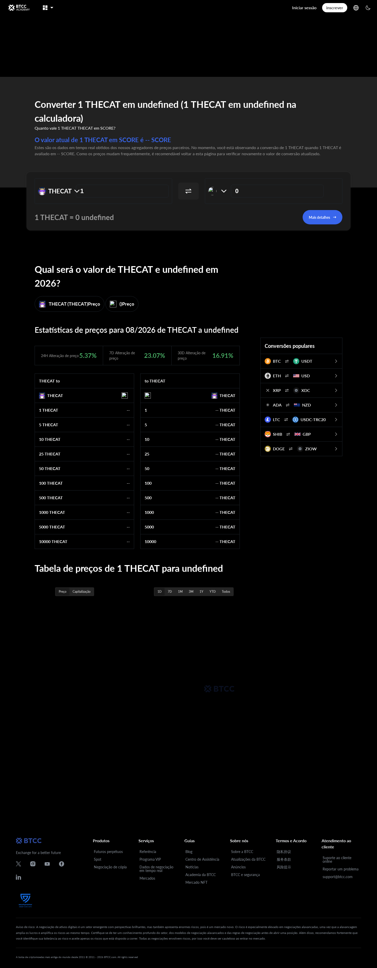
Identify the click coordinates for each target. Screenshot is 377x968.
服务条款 (284, 859)
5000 (149, 526)
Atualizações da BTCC (248, 859)
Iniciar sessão (304, 7)
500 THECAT (51, 497)
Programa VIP (150, 859)
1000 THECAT (52, 512)
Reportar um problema (341, 869)
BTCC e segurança (245, 874)
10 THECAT (50, 439)
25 (147, 453)
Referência (148, 851)
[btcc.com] (19, 8)
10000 (150, 541)
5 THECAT (48, 424)
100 (148, 483)
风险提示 (284, 867)
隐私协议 (284, 851)
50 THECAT (50, 468)
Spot (97, 859)
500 (148, 497)
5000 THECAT (52, 526)
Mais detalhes (319, 217)
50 (147, 468)
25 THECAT (50, 453)
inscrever (334, 7)
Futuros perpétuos (108, 851)
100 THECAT (51, 483)
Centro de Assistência (202, 859)
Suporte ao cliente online (337, 859)
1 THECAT (48, 410)
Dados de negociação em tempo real (156, 869)
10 (147, 439)
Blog (188, 851)
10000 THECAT (53, 541)
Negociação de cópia (110, 867)
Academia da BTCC (200, 874)
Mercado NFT (196, 882)
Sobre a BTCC (242, 851)
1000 (149, 512)
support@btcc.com (338, 877)
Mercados (147, 878)
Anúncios (238, 867)
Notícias (192, 867)
